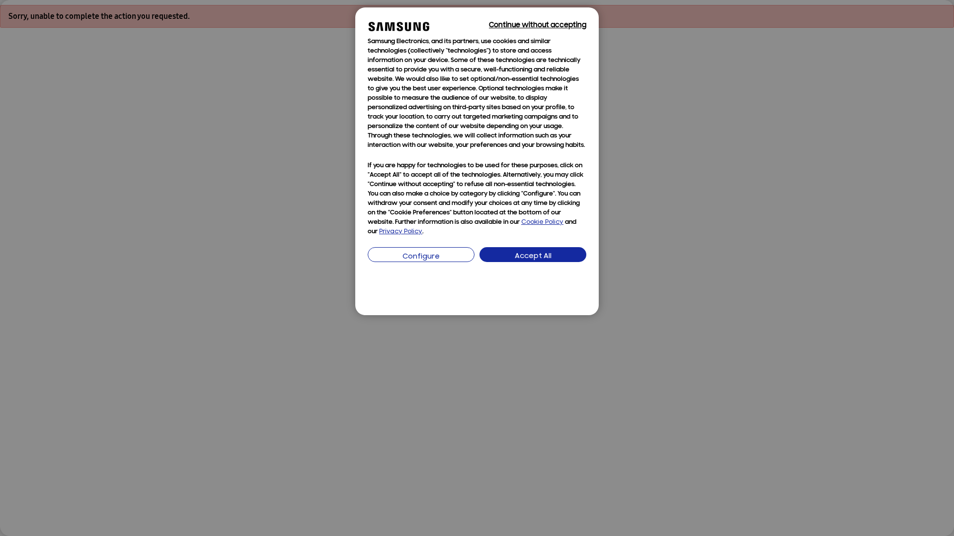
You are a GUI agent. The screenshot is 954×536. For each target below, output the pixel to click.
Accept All (533, 256)
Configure (421, 257)
